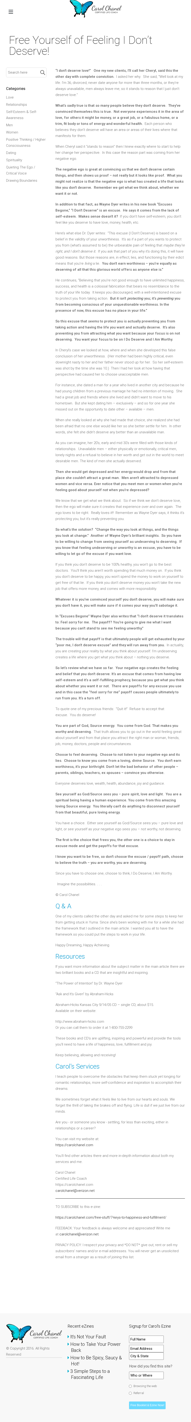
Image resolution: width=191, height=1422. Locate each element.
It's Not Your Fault (88, 1337)
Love (10, 97)
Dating (11, 153)
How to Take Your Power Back (96, 1347)
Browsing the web (145, 1386)
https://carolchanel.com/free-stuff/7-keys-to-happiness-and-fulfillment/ (110, 1217)
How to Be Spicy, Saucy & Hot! (96, 1361)
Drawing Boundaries (21, 180)
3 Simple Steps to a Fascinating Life (90, 1374)
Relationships (16, 105)
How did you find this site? (150, 1366)
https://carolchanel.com (74, 1145)
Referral (138, 1393)
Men (9, 125)
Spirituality (14, 160)
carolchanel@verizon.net (75, 1191)
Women (12, 132)
